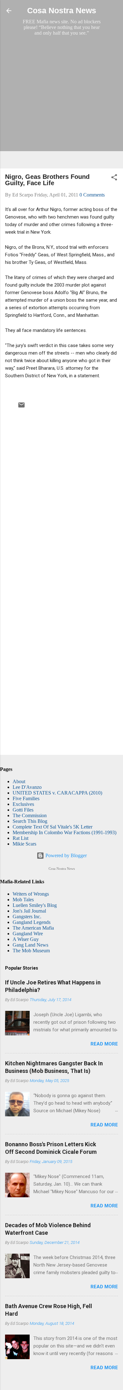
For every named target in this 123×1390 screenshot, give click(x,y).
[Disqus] (61, 495)
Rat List (20, 838)
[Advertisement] (61, 102)
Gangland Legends (31, 922)
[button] (114, 178)
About (19, 781)
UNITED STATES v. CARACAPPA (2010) (57, 792)
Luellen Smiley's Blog (35, 905)
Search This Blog (30, 821)
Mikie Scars (24, 843)
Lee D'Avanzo (27, 787)
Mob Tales (23, 899)
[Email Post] (21, 407)
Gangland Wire (28, 933)
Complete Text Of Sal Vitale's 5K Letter (52, 826)
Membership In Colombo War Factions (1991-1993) (64, 832)
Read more (104, 1044)
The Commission (30, 815)
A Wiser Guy (26, 939)
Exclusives (23, 804)
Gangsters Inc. (27, 916)
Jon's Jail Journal (29, 911)
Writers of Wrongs (31, 894)
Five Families (26, 798)
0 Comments (92, 194)
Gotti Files (23, 809)
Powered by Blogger (65, 855)
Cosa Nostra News (61, 10)
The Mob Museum (31, 950)
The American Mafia (33, 928)
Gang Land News (30, 945)
